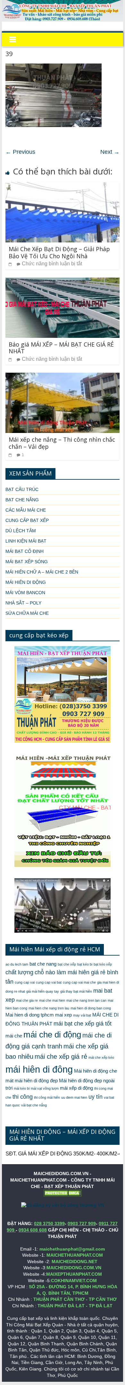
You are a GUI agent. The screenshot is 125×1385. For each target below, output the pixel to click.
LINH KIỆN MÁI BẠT (25, 541)
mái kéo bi (21, 1088)
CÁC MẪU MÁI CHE (25, 510)
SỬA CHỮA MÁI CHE (27, 613)
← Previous (20, 152)
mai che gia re (27, 1000)
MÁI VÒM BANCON (25, 592)
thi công (23, 1097)
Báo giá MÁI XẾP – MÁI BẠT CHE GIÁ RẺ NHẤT (61, 347)
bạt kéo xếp (103, 964)
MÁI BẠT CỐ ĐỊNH (24, 551)
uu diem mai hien (74, 1097)
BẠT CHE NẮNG (22, 499)
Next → (110, 152)
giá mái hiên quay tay (42, 991)
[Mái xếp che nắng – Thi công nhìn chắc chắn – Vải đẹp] (62, 376)
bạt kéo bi (84, 964)
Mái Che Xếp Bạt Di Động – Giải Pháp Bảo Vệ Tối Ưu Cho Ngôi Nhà (59, 252)
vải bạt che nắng (34, 1105)
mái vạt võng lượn (45, 1088)
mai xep (63, 1014)
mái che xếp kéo (101, 1057)
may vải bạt (82, 1015)
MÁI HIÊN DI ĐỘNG (25, 582)
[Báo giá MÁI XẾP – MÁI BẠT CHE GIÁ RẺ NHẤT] (62, 281)
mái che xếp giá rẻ (61, 1056)
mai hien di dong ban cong (91, 1008)
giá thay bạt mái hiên (76, 991)
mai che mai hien (52, 1000)
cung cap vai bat (49, 982)
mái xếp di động (76, 1088)
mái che (13, 1035)
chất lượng (19, 972)
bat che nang (42, 964)
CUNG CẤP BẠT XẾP (27, 520)
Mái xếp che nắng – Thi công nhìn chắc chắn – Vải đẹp (62, 443)
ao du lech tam (16, 964)
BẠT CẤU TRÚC (21, 489)
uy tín (95, 1097)
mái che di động (52, 1034)
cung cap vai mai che (79, 982)
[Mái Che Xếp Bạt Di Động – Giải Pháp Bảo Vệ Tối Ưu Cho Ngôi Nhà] (62, 186)
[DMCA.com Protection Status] (62, 1192)
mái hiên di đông (39, 1069)
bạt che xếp (67, 964)
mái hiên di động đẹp (36, 1080)
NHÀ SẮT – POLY (23, 602)
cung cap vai (25, 982)
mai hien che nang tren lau (49, 1008)
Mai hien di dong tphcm (29, 1014)
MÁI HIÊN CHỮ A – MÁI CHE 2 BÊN (41, 572)
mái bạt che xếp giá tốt (83, 1023)
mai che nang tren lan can (86, 1000)
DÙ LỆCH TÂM (20, 530)
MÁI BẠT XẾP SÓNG (26, 561)
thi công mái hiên (47, 1097)
